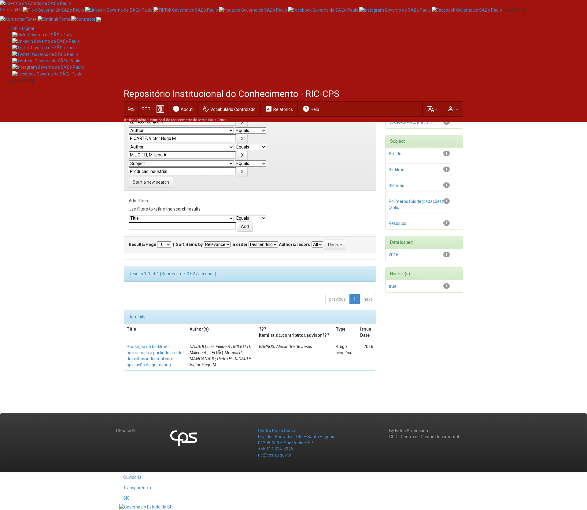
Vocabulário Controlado (229, 108)
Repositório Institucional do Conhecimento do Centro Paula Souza (178, 120)
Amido (395, 153)
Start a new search (151, 182)
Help (310, 108)
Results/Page (142, 244)
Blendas (396, 185)
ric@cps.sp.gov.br (274, 455)
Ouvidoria (132, 477)
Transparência (137, 487)
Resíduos (397, 223)
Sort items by (189, 244)
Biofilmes (398, 169)
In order (239, 244)
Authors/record (295, 244)
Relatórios (279, 108)
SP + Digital (11, 9)
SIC (126, 498)
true (393, 286)
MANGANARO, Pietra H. (411, 122)
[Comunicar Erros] (98, 18)
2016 (393, 254)
